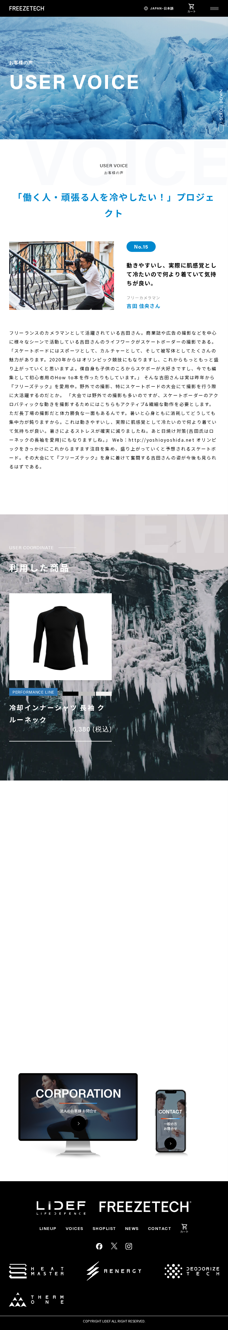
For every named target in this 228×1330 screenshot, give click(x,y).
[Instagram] (129, 1246)
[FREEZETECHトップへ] (27, 8)
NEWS (132, 1228)
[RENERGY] (114, 1271)
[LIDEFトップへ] (61, 1208)
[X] (114, 1246)
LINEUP (48, 1228)
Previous (184, 1015)
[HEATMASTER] (36, 1271)
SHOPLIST (104, 1228)
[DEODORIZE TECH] (192, 1271)
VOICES (75, 1228)
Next (209, 1015)
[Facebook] (99, 1246)
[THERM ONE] (36, 1299)
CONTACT (160, 1228)
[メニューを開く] (214, 8)
